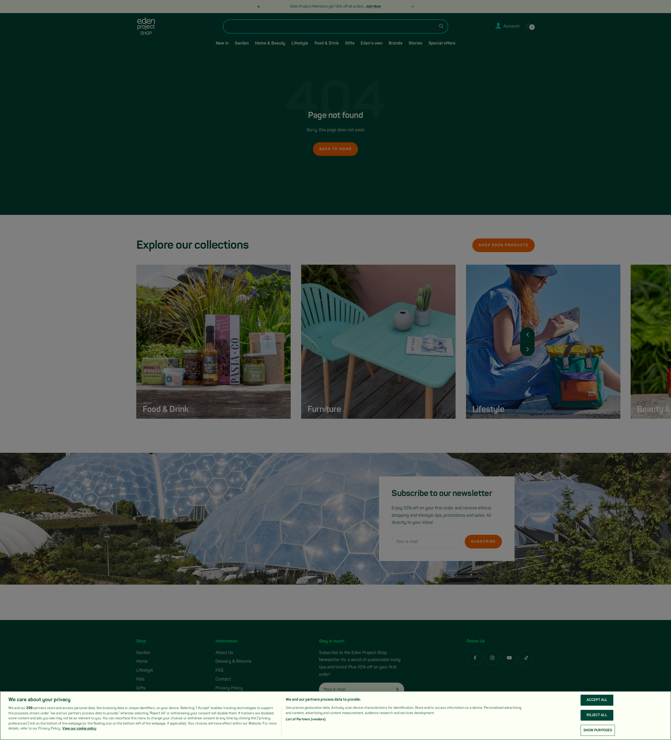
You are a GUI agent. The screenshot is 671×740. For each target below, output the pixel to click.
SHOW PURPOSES (597, 730)
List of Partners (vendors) (306, 719)
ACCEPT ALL (597, 700)
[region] (335, 715)
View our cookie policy (79, 728)
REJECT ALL (597, 715)
